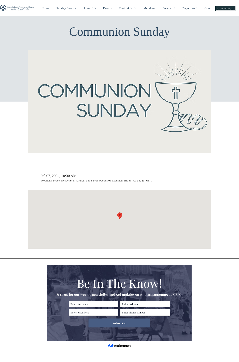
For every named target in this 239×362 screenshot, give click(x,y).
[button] (128, 8)
